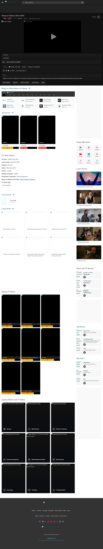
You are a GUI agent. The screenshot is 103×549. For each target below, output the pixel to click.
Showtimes (51, 510)
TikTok (80, 162)
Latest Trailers (81, 168)
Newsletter (89, 162)
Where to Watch (14, 88)
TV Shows (38, 510)
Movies (33, 510)
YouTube (80, 156)
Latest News (6, 208)
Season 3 (5, 142)
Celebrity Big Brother (27, 324)
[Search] (82, 2)
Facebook (4, 71)
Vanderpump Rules (46, 324)
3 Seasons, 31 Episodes (34, 67)
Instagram (97, 149)
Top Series (80, 358)
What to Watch (58, 510)
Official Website (24, 179)
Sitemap (47, 516)
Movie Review (86, 274)
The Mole (5, 357)
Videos (64, 510)
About (36, 516)
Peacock (20, 18)
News (68, 510)
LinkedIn (88, 156)
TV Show (14, 18)
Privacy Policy (63, 516)
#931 (5, 18)
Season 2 (23, 142)
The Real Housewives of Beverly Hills (31, 357)
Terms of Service (55, 516)
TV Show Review (87, 292)
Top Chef (44, 357)
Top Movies (80, 326)
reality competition (6, 185)
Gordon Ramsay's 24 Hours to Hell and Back (12, 391)
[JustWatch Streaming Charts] (3, 18)
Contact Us (41, 516)
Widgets (97, 162)
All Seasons (6, 112)
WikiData (32, 179)
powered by (5, 92)
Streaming (44, 510)
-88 (10, 18)
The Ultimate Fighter (27, 391)
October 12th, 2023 (15, 67)
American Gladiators (7, 324)
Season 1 (42, 142)
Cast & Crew (6, 194)
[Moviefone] (11, 2)
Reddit (8, 71)
